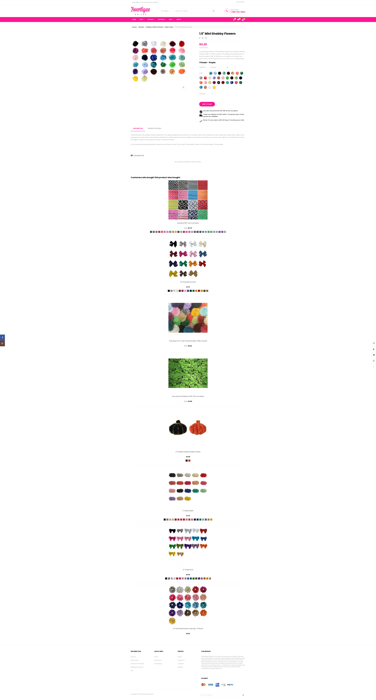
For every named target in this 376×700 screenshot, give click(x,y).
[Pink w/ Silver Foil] (189, 232)
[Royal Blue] (232, 83)
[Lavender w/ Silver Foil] (225, 232)
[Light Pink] (223, 78)
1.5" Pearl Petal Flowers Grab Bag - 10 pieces (188, 629)
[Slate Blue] (188, 291)
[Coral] (237, 73)
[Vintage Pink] (205, 87)
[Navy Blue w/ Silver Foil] (195, 232)
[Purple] (218, 83)
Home (156, 657)
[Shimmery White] (174, 578)
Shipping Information (137, 667)
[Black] (219, 73)
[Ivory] (210, 78)
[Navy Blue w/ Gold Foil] (198, 232)
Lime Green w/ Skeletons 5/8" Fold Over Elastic (188, 396)
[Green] (193, 578)
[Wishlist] (238, 20)
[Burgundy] (180, 291)
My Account (157, 660)
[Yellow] (214, 87)
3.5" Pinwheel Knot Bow (188, 282)
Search (180, 657)
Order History (158, 663)
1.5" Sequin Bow (188, 570)
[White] (210, 87)
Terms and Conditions (137, 663)
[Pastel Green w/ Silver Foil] (214, 232)
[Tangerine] (196, 291)
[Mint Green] (236, 78)
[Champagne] (233, 73)
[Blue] (188, 578)
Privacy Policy (135, 660)
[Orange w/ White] (173, 232)
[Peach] (187, 520)
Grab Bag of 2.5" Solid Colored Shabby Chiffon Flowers (188, 341)
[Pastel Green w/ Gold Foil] (211, 232)
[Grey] (201, 78)
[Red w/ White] (159, 232)
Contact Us (181, 660)
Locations (181, 663)
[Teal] (240, 83)
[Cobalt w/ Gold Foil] (200, 232)
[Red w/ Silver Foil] (184, 232)
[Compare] (234, 20)
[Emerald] (241, 73)
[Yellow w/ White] (176, 232)
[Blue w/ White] (170, 232)
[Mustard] (202, 291)
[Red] (223, 83)
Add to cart (207, 104)
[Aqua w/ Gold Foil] (203, 232)
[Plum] (214, 83)
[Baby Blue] (215, 73)
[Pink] (185, 291)
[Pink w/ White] (167, 232)
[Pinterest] (206, 38)
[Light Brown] (218, 78)
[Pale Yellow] (210, 83)
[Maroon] (232, 78)
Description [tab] (138, 128)
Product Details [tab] (154, 128)
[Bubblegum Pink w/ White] (165, 232)
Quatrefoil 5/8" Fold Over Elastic (188, 223)
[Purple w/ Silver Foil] (222, 232)
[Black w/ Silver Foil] (178, 232)
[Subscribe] (243, 695)
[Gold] (210, 578)
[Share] (199, 38)
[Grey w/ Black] (154, 232)
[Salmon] (236, 83)
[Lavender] (214, 78)
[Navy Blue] (240, 78)
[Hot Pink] (205, 78)
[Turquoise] (201, 87)
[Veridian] (200, 520)
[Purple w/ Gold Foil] (220, 232)
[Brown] (228, 73)
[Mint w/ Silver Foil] (217, 232)
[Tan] (207, 291)
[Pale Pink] (205, 83)
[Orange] (201, 83)
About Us (133, 657)
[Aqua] (210, 73)
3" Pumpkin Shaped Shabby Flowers (188, 452)
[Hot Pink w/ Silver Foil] (187, 232)
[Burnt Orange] (199, 291)
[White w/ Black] (156, 232)
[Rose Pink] (189, 520)
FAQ (132, 670)
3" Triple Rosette (188, 511)
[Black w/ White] (151, 232)
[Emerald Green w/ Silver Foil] (209, 232)
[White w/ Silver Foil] (181, 232)
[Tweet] (202, 38)
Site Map (180, 667)
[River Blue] (227, 83)
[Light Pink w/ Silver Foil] (192, 232)
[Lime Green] (227, 78)
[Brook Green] (224, 73)
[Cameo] (178, 520)
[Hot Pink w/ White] (162, 232)
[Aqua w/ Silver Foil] (206, 232)
